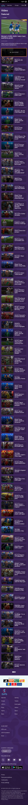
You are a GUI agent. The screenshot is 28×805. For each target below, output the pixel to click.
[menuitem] (9, 5)
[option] (14, 52)
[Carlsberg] (16, 680)
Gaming (16, 697)
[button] (23, 5)
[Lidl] (8, 684)
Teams (3, 710)
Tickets (16, 701)
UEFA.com (3, 729)
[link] (9, 5)
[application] (14, 26)
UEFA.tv (3, 704)
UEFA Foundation (5, 732)
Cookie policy (4, 780)
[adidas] (5, 680)
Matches (3, 697)
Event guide (17, 704)
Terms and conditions (6, 777)
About (16, 710)
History (16, 707)
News (2, 714)
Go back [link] (5, 17)
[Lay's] (22, 680)
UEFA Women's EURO (3, 5)
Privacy (3, 774)
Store (16, 714)
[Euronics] (19, 684)
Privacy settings (5, 782)
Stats (2, 707)
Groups (3, 701)
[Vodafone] (14, 684)
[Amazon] (11, 680)
